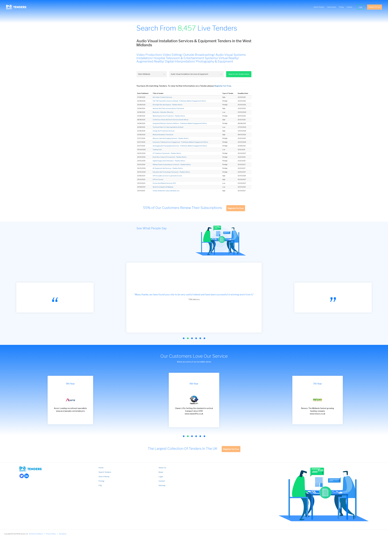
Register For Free (374, 7)
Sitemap (162, 485)
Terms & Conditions (36, 534)
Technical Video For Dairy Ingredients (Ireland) (168, 127)
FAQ (100, 485)
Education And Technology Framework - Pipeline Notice (171, 172)
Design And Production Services (163, 131)
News (161, 472)
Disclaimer (62, 534)
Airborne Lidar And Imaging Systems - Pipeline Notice (171, 138)
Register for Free (222, 86)
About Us (162, 468)
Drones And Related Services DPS (164, 183)
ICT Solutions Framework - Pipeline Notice (167, 153)
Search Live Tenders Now (239, 74)
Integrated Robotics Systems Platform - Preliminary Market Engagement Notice (180, 123)
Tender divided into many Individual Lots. (166, 191)
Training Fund (157, 149)
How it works (331, 7)
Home (101, 468)
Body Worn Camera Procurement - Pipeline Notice (170, 157)
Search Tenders (319, 7)
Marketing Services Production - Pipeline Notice (169, 116)
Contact (349, 7)
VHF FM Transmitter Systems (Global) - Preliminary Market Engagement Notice (179, 101)
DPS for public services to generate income (167, 176)
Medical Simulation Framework (163, 134)
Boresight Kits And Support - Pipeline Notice (167, 105)
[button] (184, 338)
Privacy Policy (51, 534)
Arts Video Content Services (162, 97)
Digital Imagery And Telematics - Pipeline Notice (169, 161)
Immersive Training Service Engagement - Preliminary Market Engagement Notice (180, 142)
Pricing (341, 7)
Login (360, 7)
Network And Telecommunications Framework (168, 108)
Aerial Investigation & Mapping (163, 187)
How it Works (104, 477)
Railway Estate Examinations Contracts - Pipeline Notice (172, 164)
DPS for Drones (158, 179)
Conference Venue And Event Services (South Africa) (170, 119)
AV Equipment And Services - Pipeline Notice (168, 168)
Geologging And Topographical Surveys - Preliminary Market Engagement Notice (180, 146)
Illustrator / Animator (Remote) (163, 112)
